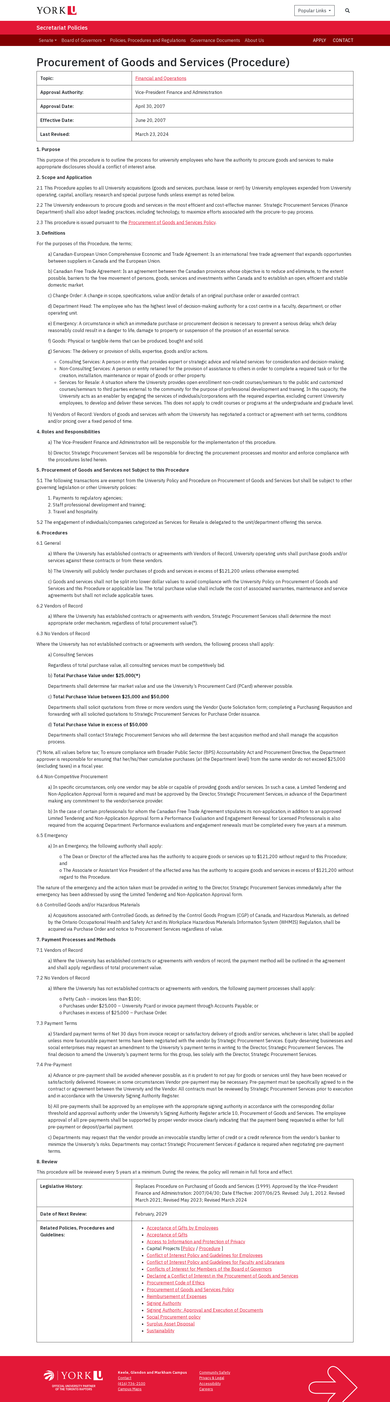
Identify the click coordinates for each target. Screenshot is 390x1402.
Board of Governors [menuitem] (81, 40)
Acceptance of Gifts (167, 1235)
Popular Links (312, 10)
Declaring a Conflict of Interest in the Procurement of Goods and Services (222, 1276)
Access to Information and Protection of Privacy (196, 1241)
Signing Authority (164, 1303)
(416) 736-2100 (131, 1383)
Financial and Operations (160, 78)
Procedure (209, 1248)
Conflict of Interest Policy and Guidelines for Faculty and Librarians (216, 1262)
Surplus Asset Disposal (171, 1324)
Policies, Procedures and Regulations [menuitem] (148, 40)
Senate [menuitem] (46, 40)
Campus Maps (130, 1389)
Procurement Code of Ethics (176, 1283)
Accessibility (210, 1383)
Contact (343, 40)
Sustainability (160, 1330)
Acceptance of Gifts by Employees (182, 1228)
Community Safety (214, 1372)
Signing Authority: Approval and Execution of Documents (205, 1310)
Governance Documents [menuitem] (215, 40)
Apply (319, 40)
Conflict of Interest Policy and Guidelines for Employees (205, 1255)
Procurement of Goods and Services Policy (172, 222)
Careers (206, 1389)
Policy (189, 1248)
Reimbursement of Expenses (177, 1296)
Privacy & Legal (211, 1377)
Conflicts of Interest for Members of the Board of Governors (209, 1269)
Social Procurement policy (174, 1317)
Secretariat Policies (62, 27)
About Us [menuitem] (254, 40)
